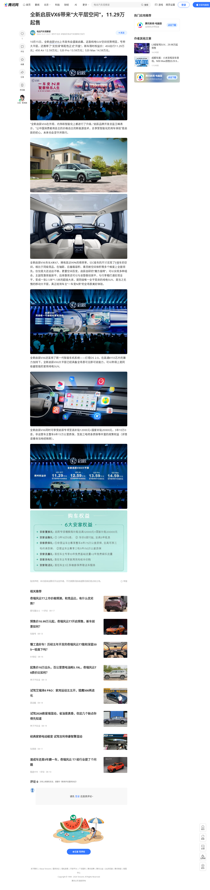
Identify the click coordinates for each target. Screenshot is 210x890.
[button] (172, 25)
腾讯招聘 (91, 869)
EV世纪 (33, 657)
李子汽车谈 (35, 680)
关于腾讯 (34, 869)
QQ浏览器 (109, 869)
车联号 (33, 634)
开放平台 (73, 869)
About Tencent (45, 869)
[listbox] (78, 681)
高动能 (33, 703)
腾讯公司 (75, 881)
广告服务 (82, 869)
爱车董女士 (35, 611)
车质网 (33, 749)
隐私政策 (64, 869)
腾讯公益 (99, 869)
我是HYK (34, 772)
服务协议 (56, 869)
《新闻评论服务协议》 (68, 781)
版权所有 (82, 881)
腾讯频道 (118, 869)
